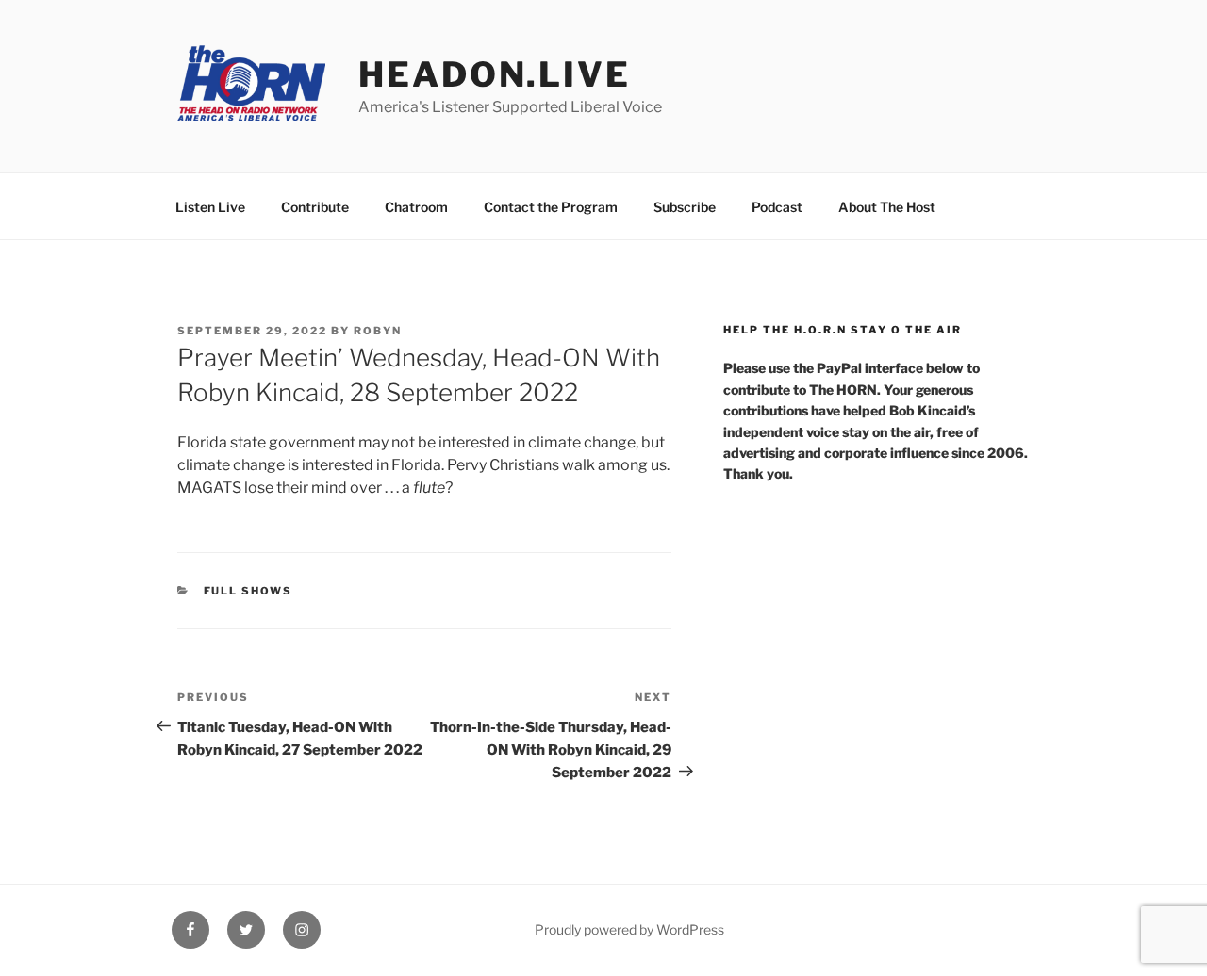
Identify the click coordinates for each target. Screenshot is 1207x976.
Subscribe (684, 207)
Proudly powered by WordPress (629, 929)
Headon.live (494, 74)
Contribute (315, 207)
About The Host (886, 207)
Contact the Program (551, 207)
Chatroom (416, 207)
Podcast (777, 207)
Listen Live (210, 207)
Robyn (378, 330)
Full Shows (248, 590)
